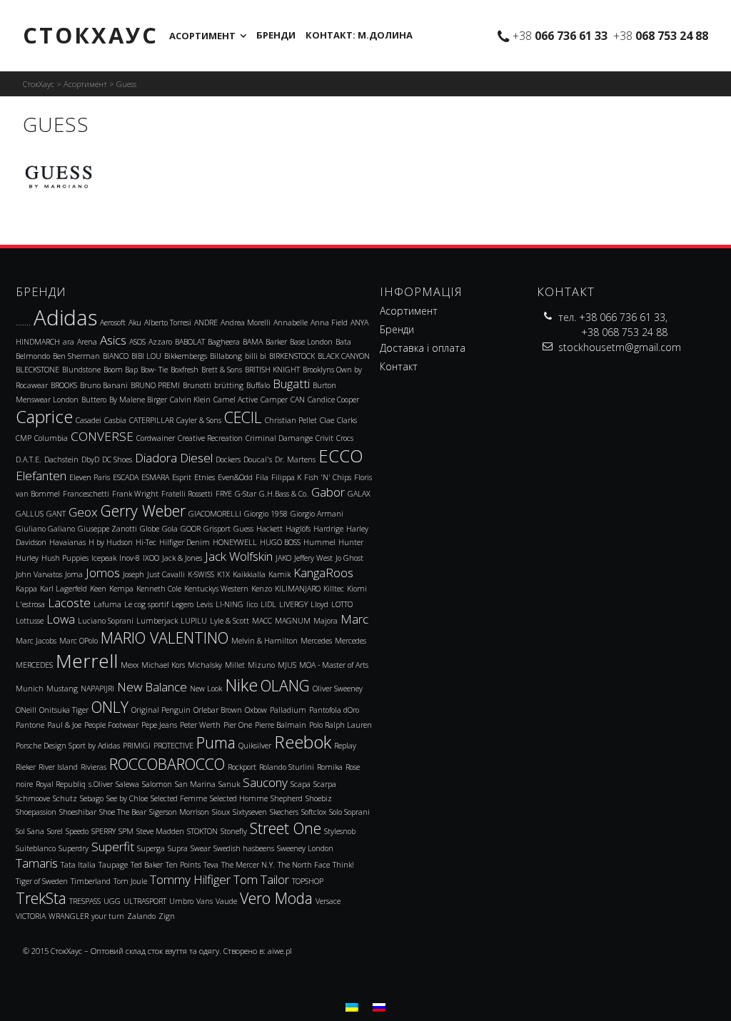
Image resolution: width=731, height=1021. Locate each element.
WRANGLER (69, 916)
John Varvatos (39, 574)
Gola (170, 529)
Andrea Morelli (246, 322)
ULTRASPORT (144, 901)
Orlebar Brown (217, 710)
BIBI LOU (146, 356)
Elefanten (41, 475)
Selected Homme (239, 798)
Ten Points (183, 865)
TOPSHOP (307, 881)
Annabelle (290, 322)
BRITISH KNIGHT (272, 370)
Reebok (302, 742)
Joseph (133, 574)
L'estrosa (30, 604)
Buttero (93, 400)
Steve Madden (160, 831)
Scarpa (324, 784)
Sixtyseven (250, 812)
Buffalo (258, 385)
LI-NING (229, 604)
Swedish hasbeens (243, 848)
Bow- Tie (154, 370)
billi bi (255, 356)
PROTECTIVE (173, 746)
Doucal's (257, 459)
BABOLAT (190, 342)
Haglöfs (298, 529)
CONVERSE (102, 436)
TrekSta (41, 898)
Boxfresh (184, 370)
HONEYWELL (235, 542)
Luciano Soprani (105, 621)
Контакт (399, 366)
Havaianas (67, 542)
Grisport (217, 529)
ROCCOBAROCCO (167, 763)
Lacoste (69, 602)
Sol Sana (30, 831)
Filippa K (286, 477)
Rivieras (93, 767)
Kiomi (357, 589)
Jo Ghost (349, 558)
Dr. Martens (295, 459)
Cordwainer (155, 438)
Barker (276, 342)
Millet (235, 665)
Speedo (77, 831)
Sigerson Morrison (179, 812)
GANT (56, 514)
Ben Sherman (76, 356)
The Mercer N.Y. (248, 865)
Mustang (62, 689)
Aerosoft (113, 322)
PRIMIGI (137, 746)
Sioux (221, 812)
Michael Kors (163, 665)
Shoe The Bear (122, 812)
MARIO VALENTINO (164, 637)
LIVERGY (293, 604)
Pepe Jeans (159, 725)
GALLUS (30, 514)
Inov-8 (129, 558)
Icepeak (103, 558)
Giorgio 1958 (266, 514)
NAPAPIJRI (97, 689)
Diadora (156, 457)
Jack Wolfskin (239, 556)
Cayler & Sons (198, 420)
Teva (210, 865)
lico (252, 604)
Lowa (60, 619)
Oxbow (256, 710)
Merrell (87, 661)
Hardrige (328, 529)
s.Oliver (101, 784)
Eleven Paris (89, 477)
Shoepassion (36, 812)
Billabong (226, 356)
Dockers (228, 459)
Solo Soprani (349, 812)
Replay (345, 746)
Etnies (204, 477)
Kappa (26, 589)
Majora (325, 621)
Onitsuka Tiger (64, 710)
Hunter (350, 542)
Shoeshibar (77, 812)
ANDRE (206, 322)
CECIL (243, 417)
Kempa (121, 589)
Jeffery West (313, 558)
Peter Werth (200, 725)
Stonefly (234, 831)
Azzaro (160, 342)
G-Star (245, 494)
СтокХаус (90, 35)
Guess (243, 529)
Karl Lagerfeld (63, 589)
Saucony (265, 782)
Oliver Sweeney (338, 689)
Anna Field (329, 322)
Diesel (196, 457)
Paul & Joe (64, 725)
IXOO (151, 558)
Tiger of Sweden (42, 881)
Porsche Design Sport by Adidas (68, 746)
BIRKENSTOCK (292, 356)
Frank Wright (135, 494)
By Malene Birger (138, 400)
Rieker (26, 767)
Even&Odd (235, 477)
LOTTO (342, 604)
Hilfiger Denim (184, 542)
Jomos (103, 572)
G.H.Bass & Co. (283, 494)
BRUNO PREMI (155, 385)
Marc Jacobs (36, 641)
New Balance (152, 687)
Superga (151, 848)
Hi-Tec (146, 542)
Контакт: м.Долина (359, 35)
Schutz (65, 798)
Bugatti (291, 383)
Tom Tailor (261, 879)
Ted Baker (147, 865)
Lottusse (30, 621)
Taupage (113, 865)
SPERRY (103, 831)
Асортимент (202, 35)
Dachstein (61, 459)
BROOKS (64, 385)
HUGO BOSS (280, 542)
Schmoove (33, 798)
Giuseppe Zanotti (107, 529)
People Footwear (111, 725)
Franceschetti (86, 494)
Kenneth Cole (158, 589)
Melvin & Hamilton (264, 641)
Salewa (127, 784)
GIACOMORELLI (214, 514)
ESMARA (155, 477)
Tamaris (37, 863)
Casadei (88, 420)
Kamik (279, 574)
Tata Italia (78, 865)
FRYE (224, 494)
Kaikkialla (249, 574)
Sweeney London (305, 848)
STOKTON (202, 831)
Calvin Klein (190, 400)
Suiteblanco (36, 848)
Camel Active (235, 400)
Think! (343, 865)
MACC (262, 621)
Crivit (324, 438)
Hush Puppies (65, 558)
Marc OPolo (78, 641)
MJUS (287, 665)
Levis (204, 604)
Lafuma (107, 604)
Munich (30, 689)
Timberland (91, 881)
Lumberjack (157, 621)
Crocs (344, 438)
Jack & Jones (182, 558)
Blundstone (81, 370)
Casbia (115, 420)
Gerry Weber (143, 510)
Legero (182, 604)
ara (68, 342)
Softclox (313, 812)
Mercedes (316, 641)
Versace (328, 901)
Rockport (242, 767)
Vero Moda (276, 898)
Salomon (157, 784)
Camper (274, 400)
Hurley (27, 558)
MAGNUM (293, 621)
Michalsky (205, 665)
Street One (285, 828)
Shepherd (287, 798)
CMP (23, 438)
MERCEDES (34, 665)
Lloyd (319, 604)
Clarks (347, 420)
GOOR (191, 529)
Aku (134, 322)
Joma (74, 574)
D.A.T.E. (28, 459)
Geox (83, 512)
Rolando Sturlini (286, 767)
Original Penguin (161, 710)
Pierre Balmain (280, 725)
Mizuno (261, 665)
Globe (149, 529)
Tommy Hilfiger (190, 879)
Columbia (51, 438)
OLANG (285, 685)
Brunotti (197, 385)
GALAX (359, 494)
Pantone (30, 725)
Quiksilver (254, 746)
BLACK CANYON (344, 356)
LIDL (268, 604)
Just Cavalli (166, 574)
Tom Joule (130, 881)
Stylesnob (340, 831)
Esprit (181, 477)
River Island (58, 767)
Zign (166, 916)
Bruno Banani (104, 385)
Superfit (112, 846)
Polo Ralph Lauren (340, 725)
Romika (330, 767)
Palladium (288, 710)
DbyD (90, 459)
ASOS (137, 342)
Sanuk (229, 784)
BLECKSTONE (37, 370)
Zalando (141, 916)
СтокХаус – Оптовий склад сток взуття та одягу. (136, 950)
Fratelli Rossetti (187, 494)
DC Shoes (117, 459)
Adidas (65, 317)
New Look (206, 689)
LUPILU (194, 621)
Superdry (74, 848)
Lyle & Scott (229, 621)
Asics (113, 340)
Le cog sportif (146, 604)
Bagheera (224, 342)
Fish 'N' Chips (327, 477)
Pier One (237, 725)
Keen (98, 589)
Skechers (284, 812)
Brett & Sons (221, 370)
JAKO (283, 558)
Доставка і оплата (422, 348)
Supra (178, 848)
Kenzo (261, 589)
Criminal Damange (279, 438)
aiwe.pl (280, 950)
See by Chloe (127, 798)
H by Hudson (111, 542)
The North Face (304, 865)
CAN (298, 400)
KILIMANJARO (298, 589)
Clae (327, 420)
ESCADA (125, 477)
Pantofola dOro (334, 710)
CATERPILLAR (151, 420)
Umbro (181, 901)
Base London (311, 342)
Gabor (328, 492)
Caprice (44, 416)
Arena (87, 342)
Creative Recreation (210, 438)
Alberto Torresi (167, 322)
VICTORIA (31, 916)
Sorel (55, 831)
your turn (107, 916)
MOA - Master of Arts (333, 665)
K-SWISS (201, 574)
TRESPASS (85, 901)
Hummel (319, 542)
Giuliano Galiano (45, 529)
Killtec (333, 589)
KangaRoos (323, 572)
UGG (112, 901)
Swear (201, 848)
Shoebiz (319, 798)
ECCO (340, 456)
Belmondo (33, 356)
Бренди (276, 35)
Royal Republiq (61, 784)
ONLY (109, 706)
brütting (228, 385)
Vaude (226, 901)
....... (23, 322)
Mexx (129, 665)
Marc (354, 619)
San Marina (195, 784)
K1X (223, 574)
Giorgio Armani (317, 514)
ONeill (26, 710)
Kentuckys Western (216, 589)
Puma (216, 742)
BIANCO (115, 356)
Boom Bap (121, 370)
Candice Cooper (333, 400)
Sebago (92, 798)
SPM (126, 831)
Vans (204, 901)
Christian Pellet (291, 420)
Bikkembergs (185, 356)
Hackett (269, 529)
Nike (241, 685)
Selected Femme (179, 798)
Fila (262, 477)
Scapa (301, 784)
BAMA (253, 342)
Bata (343, 342)
